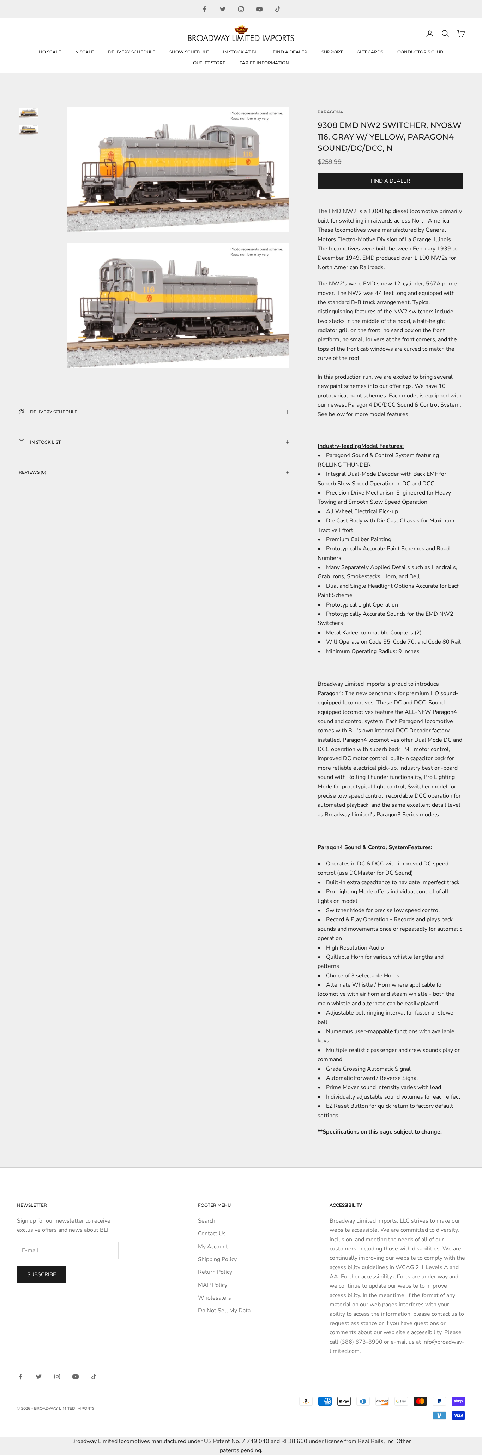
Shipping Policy (217, 1259)
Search (206, 1221)
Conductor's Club (420, 51)
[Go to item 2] (28, 130)
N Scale (84, 51)
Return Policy (215, 1272)
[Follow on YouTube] (259, 9)
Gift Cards (370, 51)
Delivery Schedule (131, 51)
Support (332, 51)
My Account (213, 1246)
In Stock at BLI (241, 51)
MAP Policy (212, 1285)
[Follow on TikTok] (277, 9)
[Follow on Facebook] (204, 9)
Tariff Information (264, 62)
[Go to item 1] (28, 113)
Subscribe (41, 1274)
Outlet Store (209, 62)
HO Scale (50, 51)
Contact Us (212, 1233)
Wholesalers (214, 1298)
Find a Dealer (290, 51)
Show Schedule (189, 51)
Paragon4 (330, 111)
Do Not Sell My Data (224, 1310)
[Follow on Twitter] (222, 9)
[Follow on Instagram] (241, 9)
